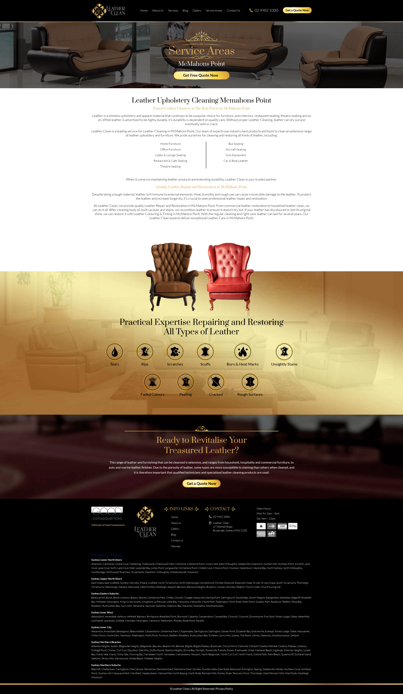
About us (158, 10)
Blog (185, 10)
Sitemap (175, 546)
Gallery (197, 10)
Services (173, 10)
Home (144, 10)
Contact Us (233, 10)
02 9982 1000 (266, 10)
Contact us (177, 540)
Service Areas (214, 10)
